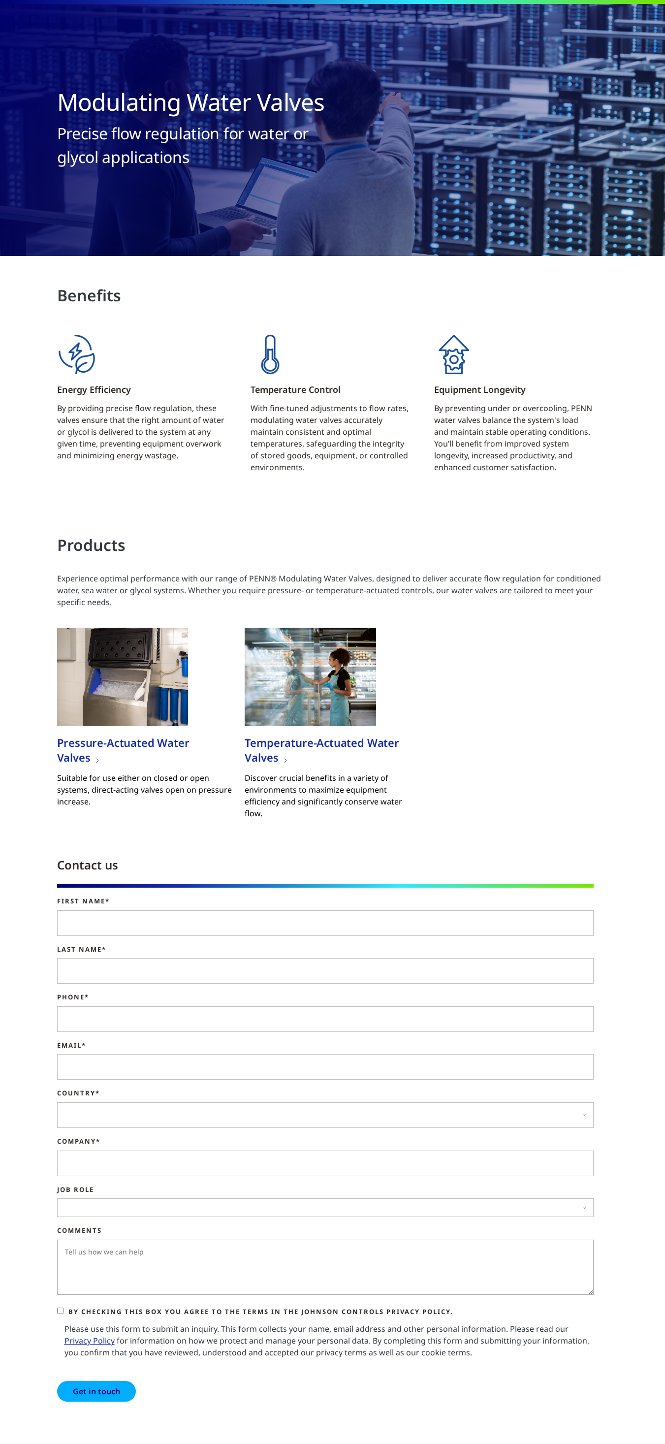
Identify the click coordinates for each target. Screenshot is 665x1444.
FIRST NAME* (83, 901)
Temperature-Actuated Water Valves (322, 750)
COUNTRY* (78, 1093)
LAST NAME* (81, 950)
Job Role (75, 1190)
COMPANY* (78, 1142)
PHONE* (73, 997)
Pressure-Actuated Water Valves (123, 750)
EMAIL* (71, 1046)
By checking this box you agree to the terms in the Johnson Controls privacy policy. (260, 1312)
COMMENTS (79, 1231)
